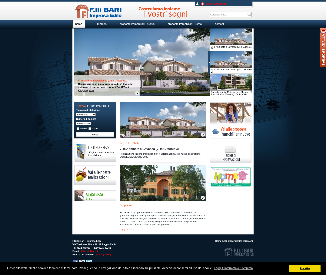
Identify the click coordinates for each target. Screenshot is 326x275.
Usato (95, 128)
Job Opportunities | (233, 241)
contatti (219, 23)
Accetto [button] (305, 268)
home (78, 23)
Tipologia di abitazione (88, 110)
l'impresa (101, 23)
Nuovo (83, 128)
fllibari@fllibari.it (89, 251)
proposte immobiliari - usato (185, 23)
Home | (219, 241)
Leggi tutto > (126, 229)
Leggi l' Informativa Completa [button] (233, 268)
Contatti (248, 241)
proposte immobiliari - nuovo (137, 23)
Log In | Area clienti (216, 4)
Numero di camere (86, 119)
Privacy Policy (103, 254)
